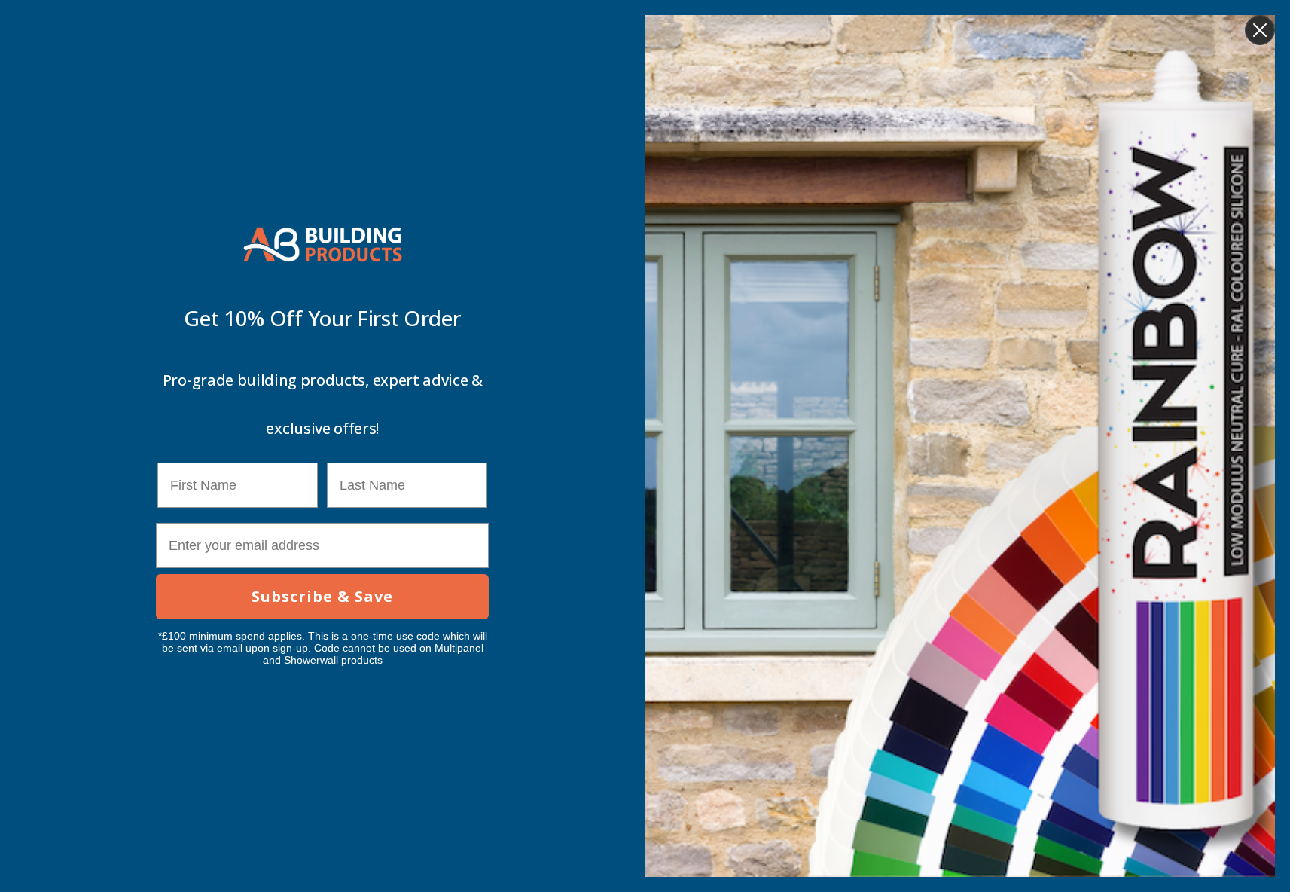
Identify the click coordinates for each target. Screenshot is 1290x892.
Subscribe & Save (322, 596)
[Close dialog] (1260, 30)
